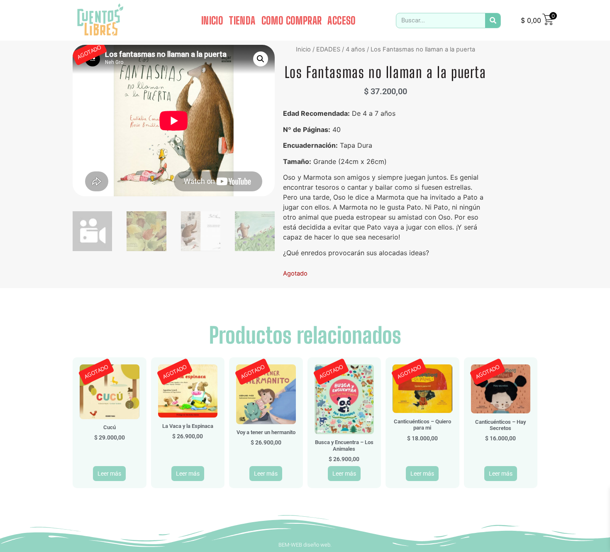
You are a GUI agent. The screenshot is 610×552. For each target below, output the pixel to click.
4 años (355, 49)
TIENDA (242, 20)
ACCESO (341, 20)
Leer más (109, 473)
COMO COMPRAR (291, 20)
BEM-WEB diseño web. (305, 545)
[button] (260, 58)
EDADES (328, 49)
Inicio (303, 49)
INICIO (212, 20)
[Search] (492, 20)
